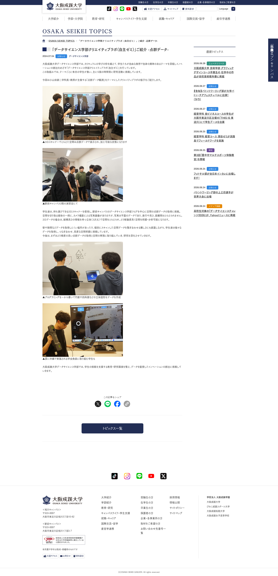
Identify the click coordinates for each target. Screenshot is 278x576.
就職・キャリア (166, 18)
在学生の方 (147, 502)
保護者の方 (147, 513)
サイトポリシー (177, 508)
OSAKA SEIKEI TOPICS (62, 41)
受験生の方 (147, 497)
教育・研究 (98, 18)
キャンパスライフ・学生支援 (131, 18)
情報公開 (175, 502)
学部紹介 (106, 502)
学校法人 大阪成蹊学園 (218, 497)
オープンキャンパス (272, 63)
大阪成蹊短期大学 (216, 511)
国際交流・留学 (196, 18)
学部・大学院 (75, 18)
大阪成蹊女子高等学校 (218, 515)
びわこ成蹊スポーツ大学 (218, 506)
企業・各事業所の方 (151, 518)
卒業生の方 (147, 508)
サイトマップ (176, 513)
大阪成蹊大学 (213, 502)
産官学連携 (223, 18)
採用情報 (175, 497)
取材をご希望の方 (150, 523)
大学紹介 (53, 18)
